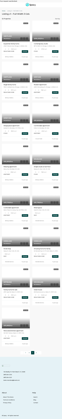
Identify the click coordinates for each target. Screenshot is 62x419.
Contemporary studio (41, 44)
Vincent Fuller (38, 138)
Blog (34, 400)
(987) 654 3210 (7, 374)
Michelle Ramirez (39, 220)
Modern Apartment (40, 84)
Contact (35, 402)
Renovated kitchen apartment (13, 331)
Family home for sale (10, 290)
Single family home (10, 84)
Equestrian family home (11, 44)
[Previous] (22, 352)
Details (25, 51)
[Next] (39, 352)
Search (35, 397)
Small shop (7, 249)
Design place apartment (11, 125)
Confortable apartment (11, 207)
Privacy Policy (7, 402)
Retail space (38, 207)
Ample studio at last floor (42, 166)
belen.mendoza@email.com (11, 380)
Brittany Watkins (9, 56)
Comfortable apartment (42, 125)
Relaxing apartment (10, 166)
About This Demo (8, 397)
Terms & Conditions (9, 400)
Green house (38, 290)
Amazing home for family (42, 249)
